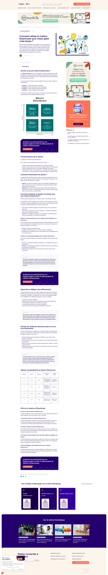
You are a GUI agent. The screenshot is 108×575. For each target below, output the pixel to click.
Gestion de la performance (77, 556)
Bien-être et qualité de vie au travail (58, 556)
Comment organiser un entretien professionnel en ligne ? (77, 133)
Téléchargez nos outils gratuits (82, 4)
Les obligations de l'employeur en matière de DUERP (78, 143)
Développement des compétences (58, 558)
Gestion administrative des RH (78, 553)
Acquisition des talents (55, 553)
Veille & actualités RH (76, 558)
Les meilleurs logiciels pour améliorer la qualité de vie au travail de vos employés (78, 140)
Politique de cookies (86, 570)
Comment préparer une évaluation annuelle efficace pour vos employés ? (78, 137)
